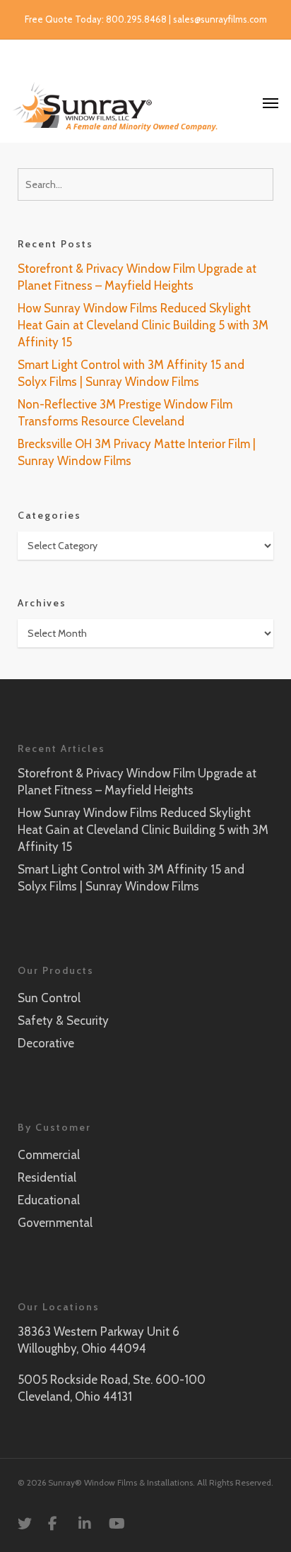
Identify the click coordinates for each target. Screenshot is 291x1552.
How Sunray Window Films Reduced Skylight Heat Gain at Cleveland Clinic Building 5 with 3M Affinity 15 (143, 325)
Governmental (55, 1223)
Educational (49, 1200)
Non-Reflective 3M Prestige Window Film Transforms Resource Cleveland (125, 412)
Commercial (49, 1155)
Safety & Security (63, 1020)
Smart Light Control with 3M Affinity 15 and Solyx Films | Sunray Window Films (131, 373)
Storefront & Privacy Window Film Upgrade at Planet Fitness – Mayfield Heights (137, 277)
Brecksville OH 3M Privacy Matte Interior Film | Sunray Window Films (137, 452)
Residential (47, 1177)
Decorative (46, 1043)
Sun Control (49, 998)
